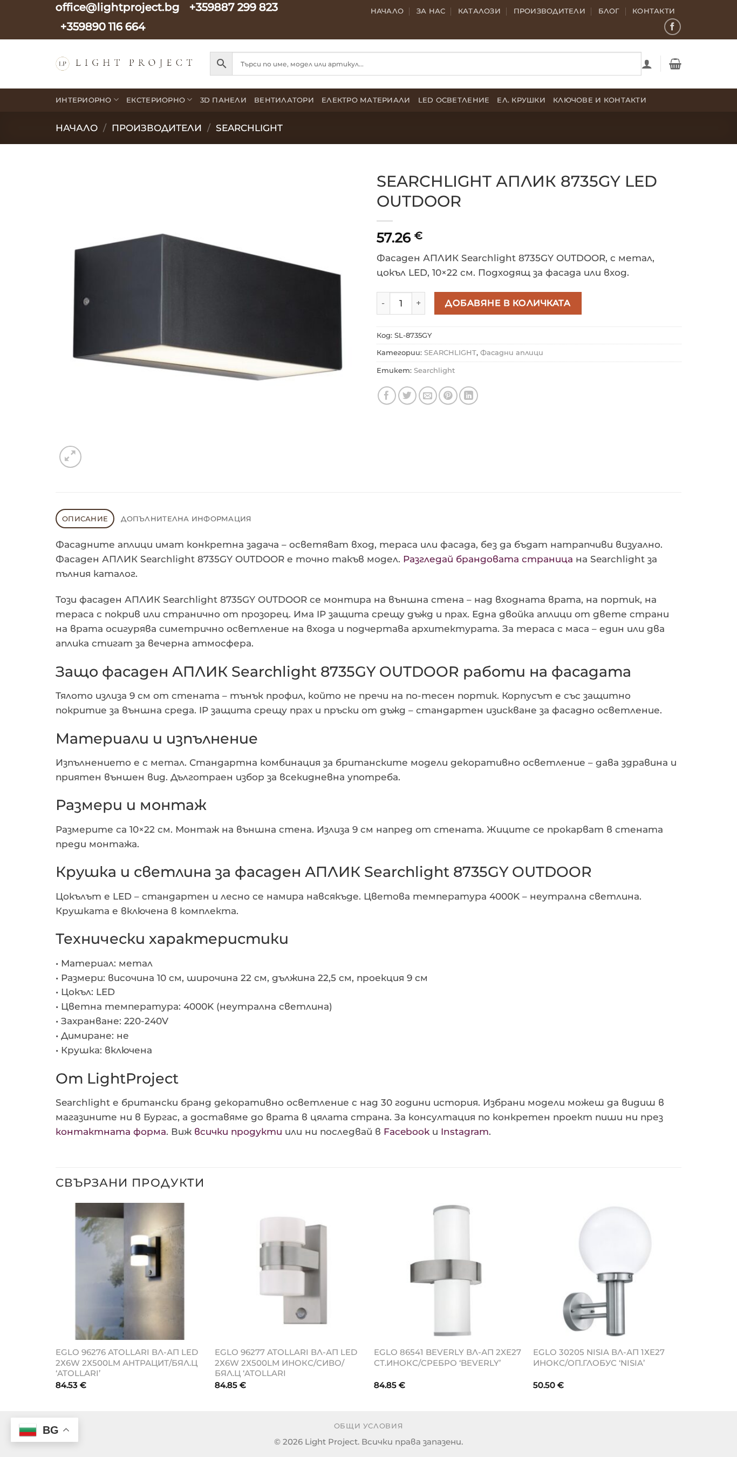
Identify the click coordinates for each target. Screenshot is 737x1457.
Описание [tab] (85, 518)
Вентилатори (284, 100)
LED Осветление (454, 100)
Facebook (406, 1131)
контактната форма (111, 1131)
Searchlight (434, 370)
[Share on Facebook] (387, 395)
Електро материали (366, 100)
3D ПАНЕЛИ (223, 100)
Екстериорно (155, 100)
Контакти (653, 10)
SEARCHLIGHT (249, 127)
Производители (550, 10)
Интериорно (84, 100)
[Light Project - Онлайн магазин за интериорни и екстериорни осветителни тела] (125, 63)
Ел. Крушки (521, 100)
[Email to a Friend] (428, 395)
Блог (609, 10)
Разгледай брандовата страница (488, 559)
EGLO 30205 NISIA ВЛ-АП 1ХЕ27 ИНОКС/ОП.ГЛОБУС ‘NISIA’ (599, 1357)
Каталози (479, 10)
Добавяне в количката (507, 302)
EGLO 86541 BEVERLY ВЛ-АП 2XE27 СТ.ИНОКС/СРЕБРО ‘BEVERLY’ (447, 1357)
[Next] (681, 1306)
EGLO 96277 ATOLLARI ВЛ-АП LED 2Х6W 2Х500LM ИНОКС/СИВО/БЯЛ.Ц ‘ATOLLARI (286, 1362)
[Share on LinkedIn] (468, 395)
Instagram (465, 1131)
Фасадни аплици (511, 352)
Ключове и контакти (599, 100)
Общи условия (369, 1426)
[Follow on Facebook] (672, 26)
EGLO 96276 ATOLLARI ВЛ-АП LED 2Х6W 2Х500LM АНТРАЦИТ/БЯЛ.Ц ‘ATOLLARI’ (127, 1362)
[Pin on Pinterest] (448, 395)
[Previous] (56, 1306)
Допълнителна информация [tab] (186, 518)
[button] (647, 64)
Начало (387, 10)
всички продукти (238, 1131)
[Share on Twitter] (407, 395)
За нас (431, 10)
